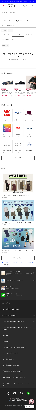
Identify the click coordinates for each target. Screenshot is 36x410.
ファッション (10, 25)
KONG (7, 262)
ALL (2, 25)
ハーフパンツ (29, 262)
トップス (4, 30)
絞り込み (31, 406)
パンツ (22, 262)
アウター (10, 30)
